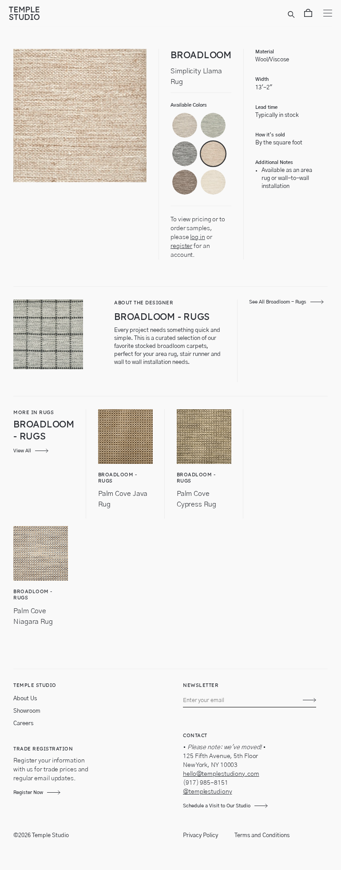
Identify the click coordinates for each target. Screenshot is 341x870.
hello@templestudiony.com (221, 774)
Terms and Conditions (261, 835)
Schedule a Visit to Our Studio (216, 805)
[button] (184, 125)
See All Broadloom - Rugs (277, 301)
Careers (23, 723)
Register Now (28, 792)
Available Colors (188, 105)
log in (197, 237)
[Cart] (308, 14)
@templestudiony (207, 792)
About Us (25, 699)
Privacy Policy (200, 835)
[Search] (292, 14)
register (181, 246)
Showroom (26, 711)
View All (22, 450)
